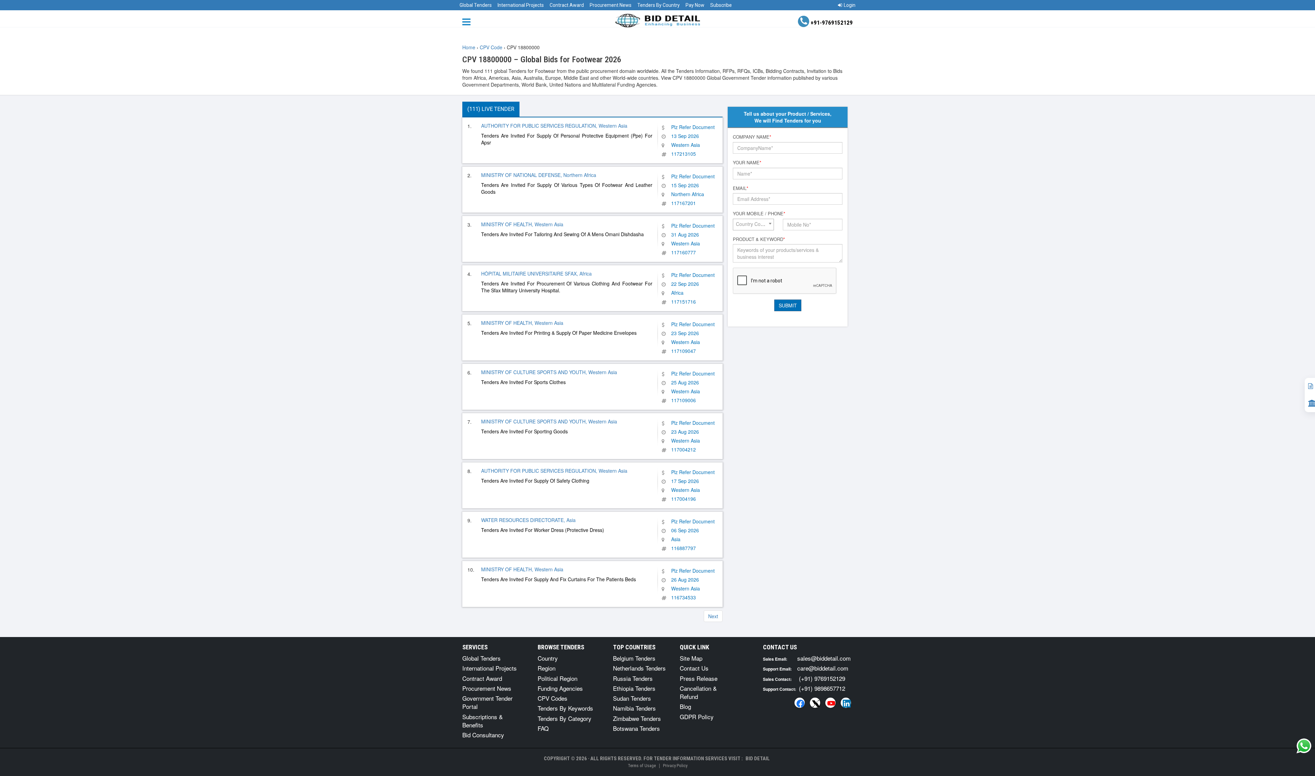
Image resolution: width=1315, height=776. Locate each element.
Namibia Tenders (634, 708)
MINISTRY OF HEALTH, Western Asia (522, 224)
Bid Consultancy (483, 734)
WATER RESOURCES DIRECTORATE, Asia (528, 520)
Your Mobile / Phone (759, 214)
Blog (685, 706)
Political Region (557, 678)
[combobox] (753, 224)
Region (546, 668)
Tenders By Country (658, 5)
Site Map (691, 658)
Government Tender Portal (487, 702)
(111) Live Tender (490, 109)
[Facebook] (799, 703)
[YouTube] (830, 703)
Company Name (752, 137)
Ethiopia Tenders (634, 688)
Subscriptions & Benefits (482, 720)
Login (849, 5)
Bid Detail (758, 758)
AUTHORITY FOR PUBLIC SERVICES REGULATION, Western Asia (554, 125)
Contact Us (694, 668)
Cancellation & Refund (698, 692)
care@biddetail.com (822, 668)
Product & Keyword (759, 239)
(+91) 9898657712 (822, 688)
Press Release (698, 678)
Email (740, 188)
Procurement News (610, 5)
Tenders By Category (564, 718)
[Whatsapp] (1304, 745)
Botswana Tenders (636, 728)
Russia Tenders (633, 678)
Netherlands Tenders (639, 668)
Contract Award (567, 5)
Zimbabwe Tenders (637, 718)
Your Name (747, 163)
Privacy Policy (675, 765)
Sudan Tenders (632, 698)
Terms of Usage (642, 765)
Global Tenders (476, 5)
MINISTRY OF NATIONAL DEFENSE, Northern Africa (538, 174)
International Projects (521, 5)
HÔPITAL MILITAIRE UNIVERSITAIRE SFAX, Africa (536, 273)
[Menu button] (468, 21)
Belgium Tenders (634, 658)
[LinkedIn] (846, 703)
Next (713, 616)
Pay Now (695, 5)
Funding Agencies (560, 688)
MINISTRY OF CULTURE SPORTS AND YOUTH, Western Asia (549, 372)
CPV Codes (552, 698)
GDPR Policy (697, 716)
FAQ (543, 728)
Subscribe (721, 5)
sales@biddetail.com (824, 658)
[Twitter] (815, 703)
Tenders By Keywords (565, 708)
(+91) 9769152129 (822, 678)
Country (548, 658)
